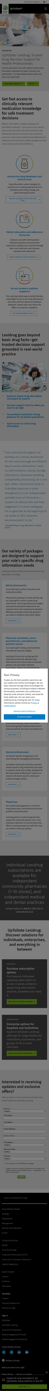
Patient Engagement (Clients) (14, 1334)
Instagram (11, 1352)
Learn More (12, 621)
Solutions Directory (10, 1240)
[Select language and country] (44, 2)
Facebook (4, 1352)
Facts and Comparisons (11, 1330)
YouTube (27, 1352)
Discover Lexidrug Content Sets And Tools (22, 200)
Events (4, 1233)
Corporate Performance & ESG (14, 1255)
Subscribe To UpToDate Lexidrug (20, 1002)
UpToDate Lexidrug (10, 1325)
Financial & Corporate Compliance (16, 1259)
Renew (33, 84)
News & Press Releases (11, 1228)
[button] (27, 397)
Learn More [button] (23, 1387)
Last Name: (7, 1122)
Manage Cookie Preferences (24, 711)
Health (5, 1245)
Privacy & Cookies (24, 1374)
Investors (6, 1281)
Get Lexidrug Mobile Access (22, 313)
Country (6, 1156)
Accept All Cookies (24, 717)
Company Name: (9, 1136)
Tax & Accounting (9, 1250)
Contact (5, 1298)
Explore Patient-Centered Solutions (22, 257)
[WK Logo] (11, 1360)
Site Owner (6, 1286)
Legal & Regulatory (10, 1264)
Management (7, 1223)
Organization (7, 1218)
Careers (5, 1276)
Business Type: (9, 1149)
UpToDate (6, 1320)
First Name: (8, 1115)
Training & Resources (11, 1303)
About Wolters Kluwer (11, 1209)
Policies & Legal (8, 1308)
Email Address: (9, 1129)
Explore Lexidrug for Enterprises (20, 1053)
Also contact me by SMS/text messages (20, 1163)
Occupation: (8, 1142)
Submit (21, 1177)
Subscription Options (13, 84)
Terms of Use (7, 1374)
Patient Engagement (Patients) (14, 1339)
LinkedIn (19, 1352)
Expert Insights (8, 1272)
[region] (24, 695)
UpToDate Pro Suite (15, 1198)
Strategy (5, 1214)
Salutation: (6, 1109)
